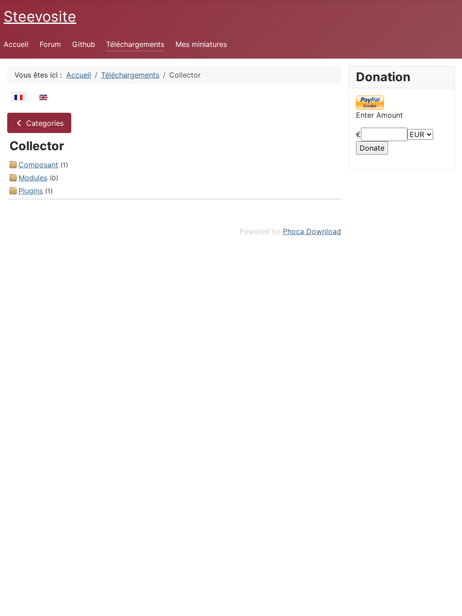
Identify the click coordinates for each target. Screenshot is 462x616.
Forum (50, 44)
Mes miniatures (201, 44)
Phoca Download (312, 231)
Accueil (16, 44)
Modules (32, 177)
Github (83, 44)
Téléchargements (135, 44)
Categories (44, 123)
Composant (38, 164)
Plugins (30, 190)
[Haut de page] (446, 599)
